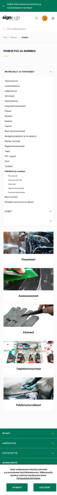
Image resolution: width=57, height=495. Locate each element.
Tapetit (8, 126)
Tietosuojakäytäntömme (28, 478)
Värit (7, 161)
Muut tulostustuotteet (15, 131)
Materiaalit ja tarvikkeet (15, 37)
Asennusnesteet (15, 180)
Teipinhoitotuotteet (16, 188)
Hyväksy (17, 487)
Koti (5, 37)
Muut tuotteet (11, 197)
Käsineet (11, 184)
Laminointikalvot (12, 86)
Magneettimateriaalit (15, 146)
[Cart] (45, 18)
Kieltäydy (44, 487)
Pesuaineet (13, 176)
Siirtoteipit (9, 96)
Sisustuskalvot (11, 101)
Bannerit (8, 116)
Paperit (8, 111)
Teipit (7, 151)
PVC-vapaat (10, 156)
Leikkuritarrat (11, 91)
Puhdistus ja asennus (15, 171)
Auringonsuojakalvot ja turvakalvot (21, 136)
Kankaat (8, 121)
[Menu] (36, 18)
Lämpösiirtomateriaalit (15, 106)
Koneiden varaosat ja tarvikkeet (19, 202)
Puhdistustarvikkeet (16, 192)
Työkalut (9, 166)
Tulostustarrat (11, 81)
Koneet (9, 211)
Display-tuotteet (12, 141)
